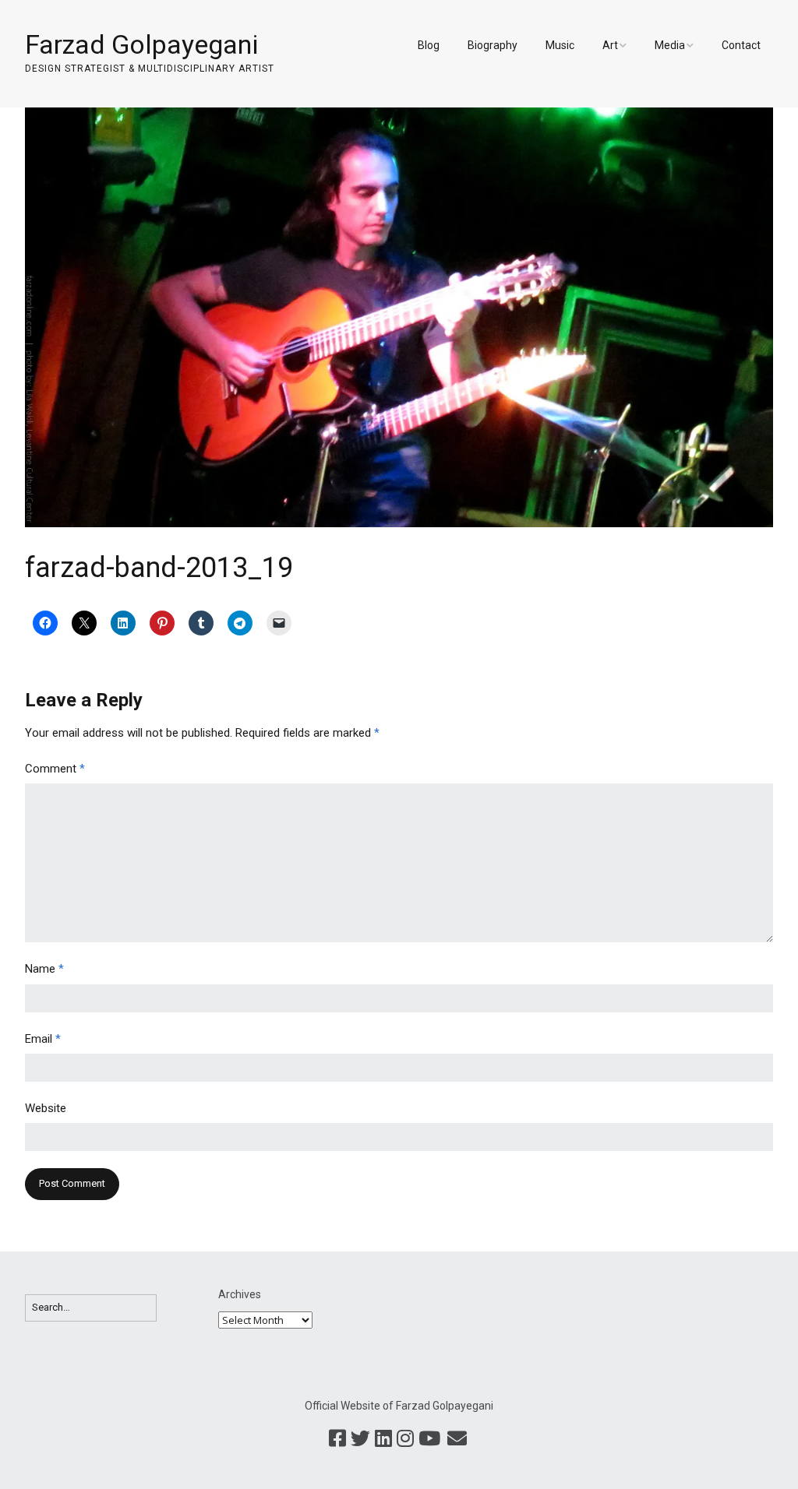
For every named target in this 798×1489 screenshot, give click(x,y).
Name (44, 969)
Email (43, 1039)
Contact (741, 45)
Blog (429, 45)
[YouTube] (429, 1439)
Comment (55, 769)
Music (560, 45)
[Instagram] (405, 1439)
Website (45, 1108)
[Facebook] (337, 1439)
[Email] (457, 1439)
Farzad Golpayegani (141, 44)
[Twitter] (360, 1439)
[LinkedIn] (383, 1439)
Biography (492, 45)
